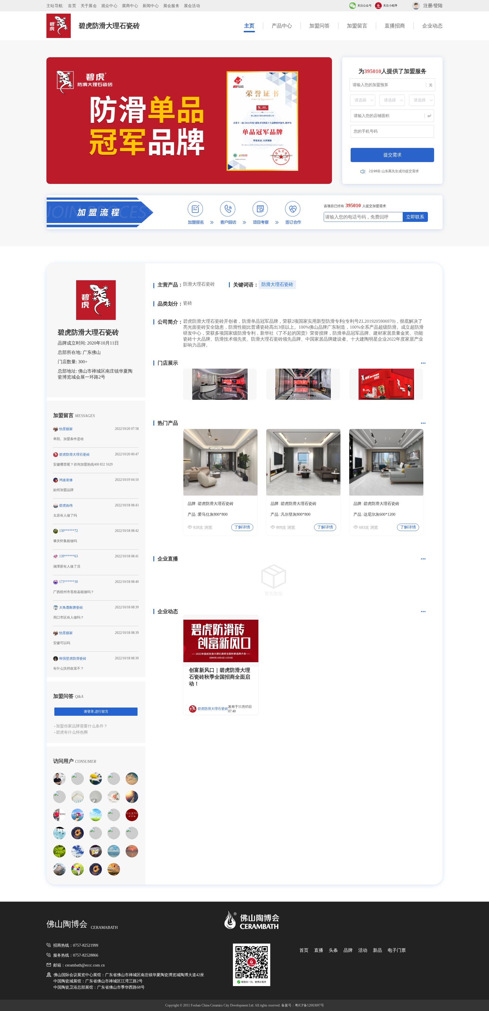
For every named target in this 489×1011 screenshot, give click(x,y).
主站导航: (54, 5)
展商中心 (130, 5)
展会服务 (171, 5)
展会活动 (192, 5)
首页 (72, 5)
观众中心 (109, 5)
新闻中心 (151, 5)
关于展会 (89, 5)
